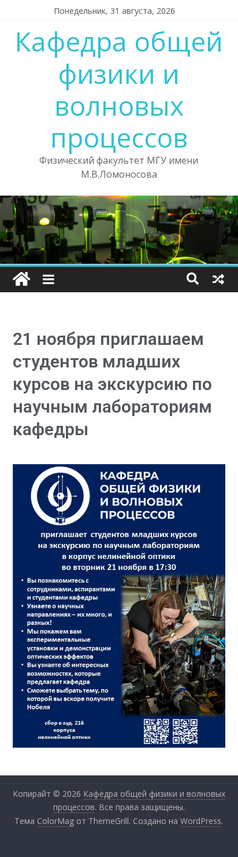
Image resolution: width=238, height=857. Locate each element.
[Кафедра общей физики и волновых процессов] (21, 279)
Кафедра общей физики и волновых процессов (119, 89)
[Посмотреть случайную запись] (218, 279)
